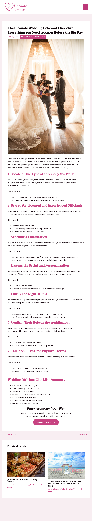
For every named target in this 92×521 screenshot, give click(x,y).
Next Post (84, 435)
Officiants (40, 37)
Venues (76, 489)
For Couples (26, 37)
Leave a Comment (14, 485)
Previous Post (9, 435)
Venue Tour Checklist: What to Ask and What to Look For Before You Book (64, 483)
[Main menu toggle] (85, 7)
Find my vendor (44, 422)
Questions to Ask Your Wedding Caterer (22, 480)
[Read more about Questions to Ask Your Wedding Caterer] (25, 464)
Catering (26, 485)
